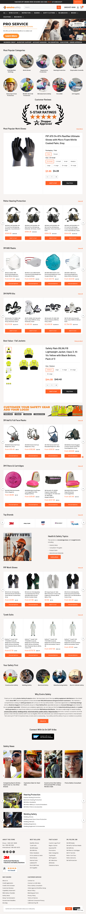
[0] (81, 7)
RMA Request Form (33, 893)
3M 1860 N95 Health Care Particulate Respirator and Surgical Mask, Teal (52, 274)
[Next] (83, 61)
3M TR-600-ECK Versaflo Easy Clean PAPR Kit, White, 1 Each (72, 319)
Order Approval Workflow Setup (37, 888)
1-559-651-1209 (9, 845)
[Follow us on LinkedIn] (14, 852)
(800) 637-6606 (70, 7)
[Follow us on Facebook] (4, 852)
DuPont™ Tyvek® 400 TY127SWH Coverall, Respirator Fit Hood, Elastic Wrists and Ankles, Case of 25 (52, 642)
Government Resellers (9, 900)
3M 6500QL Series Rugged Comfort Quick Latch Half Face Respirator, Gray (72, 446)
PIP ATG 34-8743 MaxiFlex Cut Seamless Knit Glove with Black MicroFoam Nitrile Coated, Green (32, 594)
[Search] (59, 7)
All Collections (53, 860)
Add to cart (53, 183)
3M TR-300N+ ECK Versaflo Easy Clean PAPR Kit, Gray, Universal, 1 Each (32, 319)
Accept (69, 908)
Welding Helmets (29, 822)
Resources (18, 17)
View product (78, 341)
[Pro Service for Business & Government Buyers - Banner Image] (43, 20)
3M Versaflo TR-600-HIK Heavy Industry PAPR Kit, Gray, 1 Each (52, 319)
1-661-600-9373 (15, 847)
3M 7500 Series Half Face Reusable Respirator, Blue (52, 445)
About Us (43, 721)
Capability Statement (9, 890)
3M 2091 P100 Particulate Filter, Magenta (12, 491)
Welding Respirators (30, 824)
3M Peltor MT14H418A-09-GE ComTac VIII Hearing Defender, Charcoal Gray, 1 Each (52, 228)
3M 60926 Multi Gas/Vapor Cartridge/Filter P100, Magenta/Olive (32, 492)
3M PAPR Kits (33, 850)
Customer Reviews (8, 888)
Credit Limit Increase (9, 885)
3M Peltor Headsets (30, 802)
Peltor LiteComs (71, 858)
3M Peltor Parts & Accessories (33, 807)
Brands (73, 13)
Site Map (5, 903)
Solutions (7, 17)
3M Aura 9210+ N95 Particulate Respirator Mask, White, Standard (11, 274)
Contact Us (31, 880)
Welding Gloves (28, 817)
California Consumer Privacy (36, 900)
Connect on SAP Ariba (34, 883)
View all (80, 201)
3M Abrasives (63, 13)
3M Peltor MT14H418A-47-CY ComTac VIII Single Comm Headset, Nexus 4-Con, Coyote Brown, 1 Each (72, 228)
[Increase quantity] (56, 177)
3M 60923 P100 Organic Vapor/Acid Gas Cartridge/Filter (71, 492)
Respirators (26, 13)
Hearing (37, 13)
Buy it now (70, 183)
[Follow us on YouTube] (10, 852)
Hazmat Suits (34, 860)
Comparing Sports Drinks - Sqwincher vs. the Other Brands (12, 784)
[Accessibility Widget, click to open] (82, 457)
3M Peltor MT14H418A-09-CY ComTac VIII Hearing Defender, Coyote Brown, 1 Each (12, 228)
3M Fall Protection (72, 860)
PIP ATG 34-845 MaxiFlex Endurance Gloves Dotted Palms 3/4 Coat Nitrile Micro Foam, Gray (72, 594)
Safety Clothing (49, 13)
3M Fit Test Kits (71, 853)
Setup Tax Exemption (9, 898)
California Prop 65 (33, 903)
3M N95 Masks (34, 848)
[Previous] (3, 61)
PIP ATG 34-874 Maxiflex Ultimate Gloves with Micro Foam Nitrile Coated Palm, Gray (13, 594)
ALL (4, 13)
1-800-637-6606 (12, 843)
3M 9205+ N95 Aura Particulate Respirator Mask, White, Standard (71, 274)
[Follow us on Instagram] (7, 852)
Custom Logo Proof (54, 843)
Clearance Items (54, 865)
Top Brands (52, 855)
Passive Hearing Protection (32, 797)
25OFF (49, 2)
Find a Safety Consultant (73, 783)
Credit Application (8, 883)
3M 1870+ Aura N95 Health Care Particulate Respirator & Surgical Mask (33, 274)
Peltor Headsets (34, 853)
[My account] (78, 7)
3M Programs (53, 858)
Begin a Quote (53, 845)
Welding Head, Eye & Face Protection (35, 819)
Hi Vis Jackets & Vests (36, 855)
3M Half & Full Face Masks (74, 845)
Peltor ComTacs (71, 855)
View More (79, 129)
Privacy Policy (32, 895)
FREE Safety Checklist (9, 893)
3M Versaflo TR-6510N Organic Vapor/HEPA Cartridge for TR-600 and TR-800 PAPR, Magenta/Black (52, 494)
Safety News (54, 557)
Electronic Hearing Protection (33, 800)
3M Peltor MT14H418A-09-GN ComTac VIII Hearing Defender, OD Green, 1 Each (32, 227)
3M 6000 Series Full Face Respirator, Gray (32, 445)
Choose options (13, 283)
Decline (77, 908)
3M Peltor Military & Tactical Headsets (35, 804)
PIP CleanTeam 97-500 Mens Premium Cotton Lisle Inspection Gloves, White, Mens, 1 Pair (52, 594)
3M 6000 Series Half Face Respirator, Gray (12, 445)
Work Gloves (13, 13)
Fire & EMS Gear (34, 865)
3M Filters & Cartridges (73, 850)
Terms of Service (33, 898)
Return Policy (31, 890)
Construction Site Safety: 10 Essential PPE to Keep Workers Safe (52, 784)
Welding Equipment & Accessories (34, 826)
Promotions (52, 850)
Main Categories (53, 853)
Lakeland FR (33, 863)
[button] (83, 522)
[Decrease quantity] (47, 177)
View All (80, 515)
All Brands (51, 863)
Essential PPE (52, 848)
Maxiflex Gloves (34, 843)
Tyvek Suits (33, 845)
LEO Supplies (33, 868)
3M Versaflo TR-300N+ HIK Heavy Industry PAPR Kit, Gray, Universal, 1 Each (12, 319)
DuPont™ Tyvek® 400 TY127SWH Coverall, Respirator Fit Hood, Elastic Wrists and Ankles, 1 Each (72, 641)
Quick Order (77, 2)
